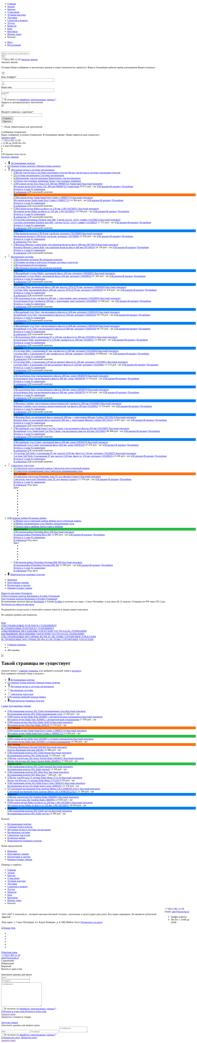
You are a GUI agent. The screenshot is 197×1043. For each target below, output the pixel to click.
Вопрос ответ (14, 34)
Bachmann (39, 601)
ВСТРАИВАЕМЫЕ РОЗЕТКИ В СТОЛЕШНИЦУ (27, 628)
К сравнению (38, 189)
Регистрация (14, 45)
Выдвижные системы (21, 690)
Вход (10, 42)
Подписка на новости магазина (17, 604)
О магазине (13, 12)
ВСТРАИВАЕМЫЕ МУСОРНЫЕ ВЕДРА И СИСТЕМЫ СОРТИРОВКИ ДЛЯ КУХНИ (47, 639)
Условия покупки (16, 15)
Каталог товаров (10, 157)
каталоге (76, 670)
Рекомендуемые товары (19, 588)
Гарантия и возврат (17, 20)
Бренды (11, 9)
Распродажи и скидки (18, 585)
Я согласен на (30, 99)
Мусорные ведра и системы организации (32, 686)
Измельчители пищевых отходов (27, 700)
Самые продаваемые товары (16, 706)
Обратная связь (9, 952)
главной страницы (28, 670)
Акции (11, 6)
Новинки (12, 579)
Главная (11, 3)
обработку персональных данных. (37, 99)
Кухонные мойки (37, 697)
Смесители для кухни (22, 694)
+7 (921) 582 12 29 (10, 955)
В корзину (115, 186)
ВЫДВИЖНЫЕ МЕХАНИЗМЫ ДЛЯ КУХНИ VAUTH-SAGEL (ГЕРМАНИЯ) (42, 634)
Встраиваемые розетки (23, 680)
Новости (11, 26)
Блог (9, 28)
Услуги (11, 23)
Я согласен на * (30, 1008)
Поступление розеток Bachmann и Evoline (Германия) (29, 598)
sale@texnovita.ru (180, 911)
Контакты (12, 31)
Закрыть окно (8, 137)
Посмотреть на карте (91, 922)
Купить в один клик (35, 1011)
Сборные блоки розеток (47, 682)
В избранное (20, 192)
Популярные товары (18, 582)
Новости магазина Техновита (16, 593)
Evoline (58, 601)
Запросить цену (28, 1037)
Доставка (12, 17)
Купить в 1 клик (22, 189)
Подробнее (127, 186)
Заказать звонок (29, 59)
